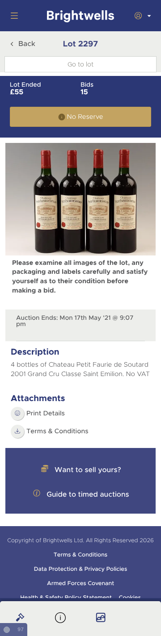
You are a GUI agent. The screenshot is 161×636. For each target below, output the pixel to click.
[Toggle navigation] (12, 15)
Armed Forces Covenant (80, 583)
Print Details (45, 414)
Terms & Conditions (80, 554)
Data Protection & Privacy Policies (80, 569)
